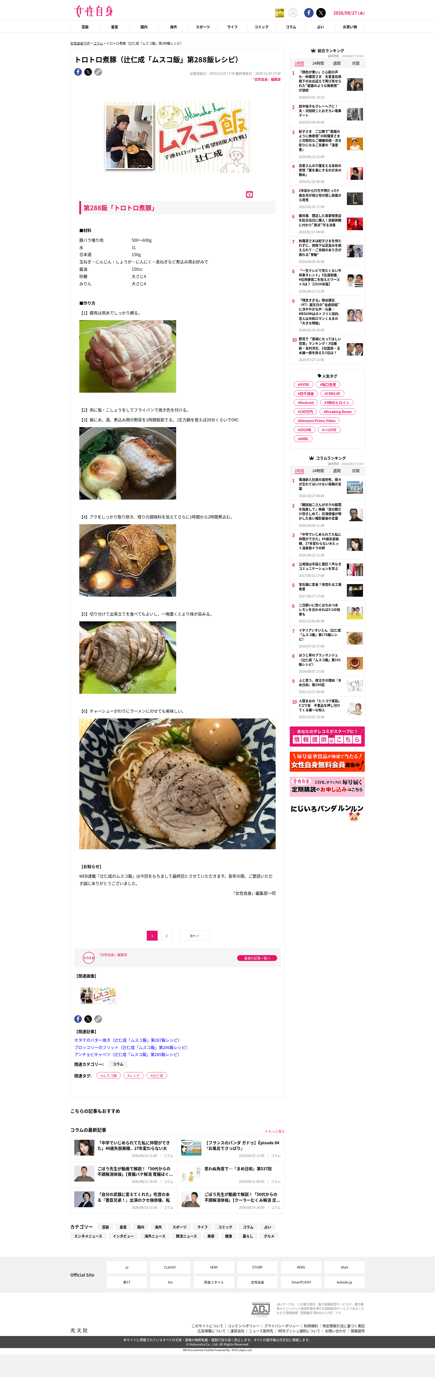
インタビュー (123, 1235)
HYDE (304, 384)
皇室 (114, 26)
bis (170, 1282)
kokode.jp (344, 1282)
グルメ (269, 1235)
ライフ (232, 26)
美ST (126, 1282)
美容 (210, 1235)
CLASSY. (170, 1267)
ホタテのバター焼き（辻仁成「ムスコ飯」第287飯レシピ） (128, 1040)
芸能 (85, 26)
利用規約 (311, 1325)
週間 (337, 63)
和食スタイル (214, 1282)
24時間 (318, 63)
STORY (257, 1267)
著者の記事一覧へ (257, 958)
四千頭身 (307, 393)
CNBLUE (333, 393)
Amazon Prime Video (318, 420)
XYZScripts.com (242, 1350)
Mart (344, 1267)
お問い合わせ (335, 1330)
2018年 (305, 429)
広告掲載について (212, 1330)
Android (307, 402)
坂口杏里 (329, 384)
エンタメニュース (88, 1235)
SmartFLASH (301, 1282)
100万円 (306, 411)
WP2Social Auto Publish (198, 1350)
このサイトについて (207, 1325)
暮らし (248, 1235)
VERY (214, 1267)
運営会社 (237, 1330)
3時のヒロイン (337, 402)
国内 (144, 26)
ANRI (304, 438)
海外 (173, 26)
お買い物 (350, 26)
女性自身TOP (80, 43)
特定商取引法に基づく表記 (343, 1325)
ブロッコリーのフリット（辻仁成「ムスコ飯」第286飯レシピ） (132, 1047)
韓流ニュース (186, 1235)
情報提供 (358, 1330)
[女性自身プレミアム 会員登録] (279, 13)
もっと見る (276, 1131)
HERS (301, 1267)
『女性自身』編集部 (266, 79)
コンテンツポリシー (244, 1325)
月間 (355, 63)
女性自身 (257, 1282)
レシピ (134, 1075)
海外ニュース (154, 1235)
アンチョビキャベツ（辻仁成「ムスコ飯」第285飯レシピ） (128, 1054)
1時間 (299, 63)
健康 (228, 1235)
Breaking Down (338, 411)
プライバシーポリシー (281, 1325)
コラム (291, 26)
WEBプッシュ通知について (299, 1330)
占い (320, 26)
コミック (262, 26)
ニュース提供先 (261, 1330)
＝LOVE (330, 429)
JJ (126, 1267)
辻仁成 (158, 1075)
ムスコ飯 (110, 1075)
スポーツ (203, 26)
